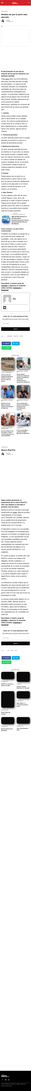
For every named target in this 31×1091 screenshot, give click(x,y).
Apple (14, 512)
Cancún (3, 372)
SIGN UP (15, 329)
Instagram (17, 288)
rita (9, 20)
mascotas (16, 336)
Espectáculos (4, 710)
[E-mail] (4, 308)
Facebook (5, 290)
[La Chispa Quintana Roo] (15, 3)
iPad (16, 650)
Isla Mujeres (15, 214)
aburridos (9, 336)
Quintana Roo (4, 11)
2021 (8, 650)
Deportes (19, 684)
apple (12, 650)
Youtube (4, 285)
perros (21, 336)
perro (7, 79)
